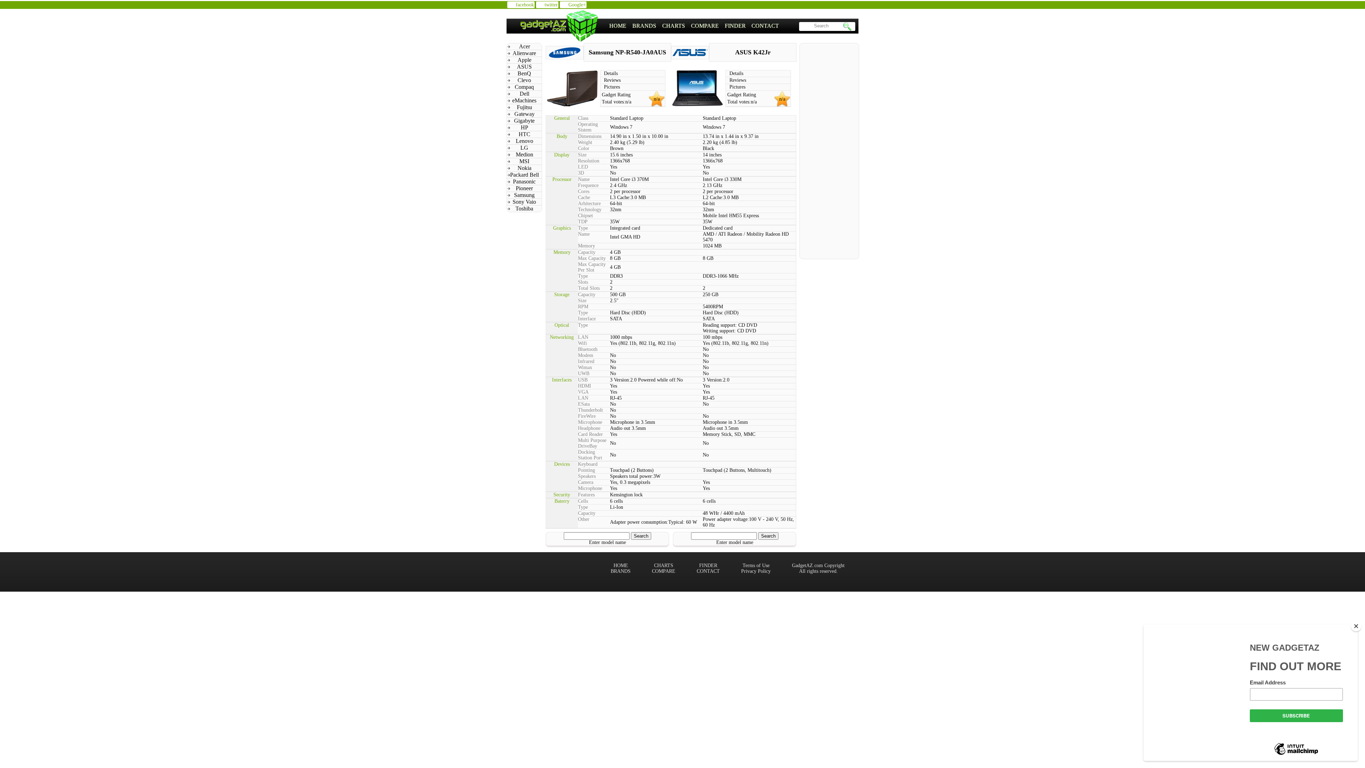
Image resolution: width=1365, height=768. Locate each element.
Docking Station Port (590, 454)
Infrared (586, 361)
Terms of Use (756, 565)
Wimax (585, 367)
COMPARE (705, 26)
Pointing (586, 470)
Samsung (524, 195)
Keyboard (588, 464)
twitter (551, 4)
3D (581, 173)
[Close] (1356, 626)
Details (611, 73)
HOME (617, 26)
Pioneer (524, 188)
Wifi (582, 343)
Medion (524, 154)
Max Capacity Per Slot (592, 267)
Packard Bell (524, 175)
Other (583, 519)
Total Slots (589, 288)
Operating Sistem (588, 127)
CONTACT (765, 26)
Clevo (524, 80)
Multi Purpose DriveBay (592, 443)
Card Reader (590, 434)
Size (582, 155)
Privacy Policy (756, 571)
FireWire (587, 416)
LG (524, 148)
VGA (583, 392)
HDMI (584, 386)
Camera (585, 482)
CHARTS (673, 26)
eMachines (524, 100)
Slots (583, 282)
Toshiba (524, 209)
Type (583, 228)
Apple (524, 60)
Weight (585, 142)
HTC (524, 134)
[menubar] (694, 26)
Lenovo (524, 141)
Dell (524, 94)
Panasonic (524, 181)
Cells (583, 501)
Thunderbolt (590, 410)
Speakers (587, 476)
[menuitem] (618, 26)
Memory (586, 246)
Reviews (612, 80)
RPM (583, 306)
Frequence (588, 185)
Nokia (524, 168)
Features (586, 494)
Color (583, 148)
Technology (589, 209)
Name (584, 179)
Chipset (585, 215)
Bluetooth (588, 349)
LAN (583, 337)
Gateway (524, 114)
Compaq (524, 87)
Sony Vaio (524, 202)
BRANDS (644, 26)
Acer (524, 46)
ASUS (524, 67)
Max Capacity (592, 258)
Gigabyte (524, 121)
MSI (524, 161)
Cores (583, 191)
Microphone (590, 422)
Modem (585, 355)
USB (583, 380)
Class (583, 118)
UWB (583, 373)
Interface (587, 318)
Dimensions (589, 136)
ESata (584, 404)
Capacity (586, 252)
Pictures (612, 87)
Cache (584, 197)
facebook (525, 4)
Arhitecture (589, 203)
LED (583, 167)
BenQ (524, 73)
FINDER (735, 26)
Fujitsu (524, 107)
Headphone (589, 428)
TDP (583, 221)
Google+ (577, 4)
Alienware (524, 53)
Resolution (588, 161)
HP (524, 127)
